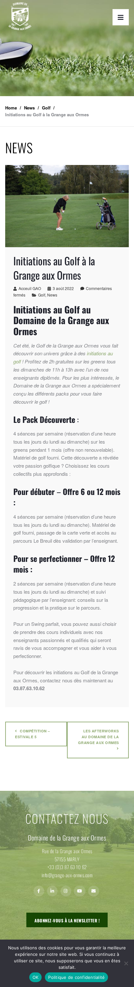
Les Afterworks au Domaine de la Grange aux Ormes (98, 736)
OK (36, 977)
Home (11, 108)
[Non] (126, 963)
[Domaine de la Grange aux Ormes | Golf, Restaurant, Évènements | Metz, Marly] (19, 16)
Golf (41, 294)
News (52, 294)
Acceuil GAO (30, 288)
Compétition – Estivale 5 (32, 733)
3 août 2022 (63, 288)
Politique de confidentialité (76, 977)
